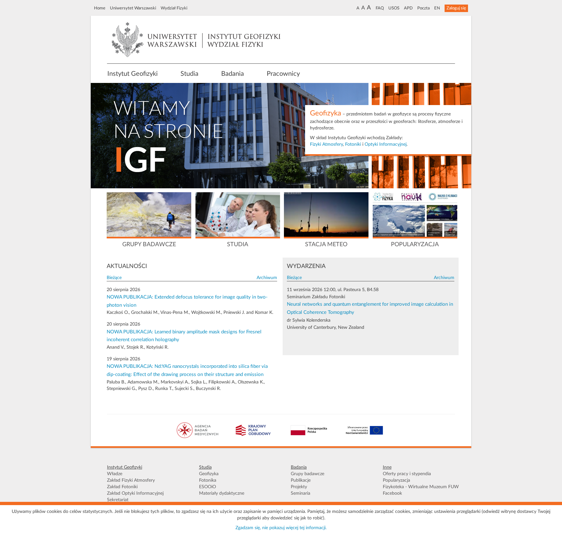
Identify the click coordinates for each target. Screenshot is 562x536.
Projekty (299, 487)
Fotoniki (353, 144)
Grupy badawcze (307, 474)
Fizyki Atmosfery (326, 144)
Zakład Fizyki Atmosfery (131, 480)
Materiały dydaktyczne (221, 493)
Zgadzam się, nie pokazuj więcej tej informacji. (281, 528)
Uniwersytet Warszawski (133, 8)
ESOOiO (207, 487)
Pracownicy (283, 74)
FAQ (380, 8)
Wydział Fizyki (174, 8)
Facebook (392, 493)
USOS (393, 8)
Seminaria (300, 493)
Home (99, 8)
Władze (114, 474)
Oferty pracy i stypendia (407, 474)
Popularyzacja (396, 480)
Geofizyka (209, 474)
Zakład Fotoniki (122, 487)
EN (437, 8)
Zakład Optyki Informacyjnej (135, 493)
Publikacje (301, 480)
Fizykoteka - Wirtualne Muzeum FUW (421, 487)
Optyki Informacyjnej (386, 144)
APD (408, 8)
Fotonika (207, 480)
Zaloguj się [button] (456, 8)
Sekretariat (117, 500)
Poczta (423, 8)
